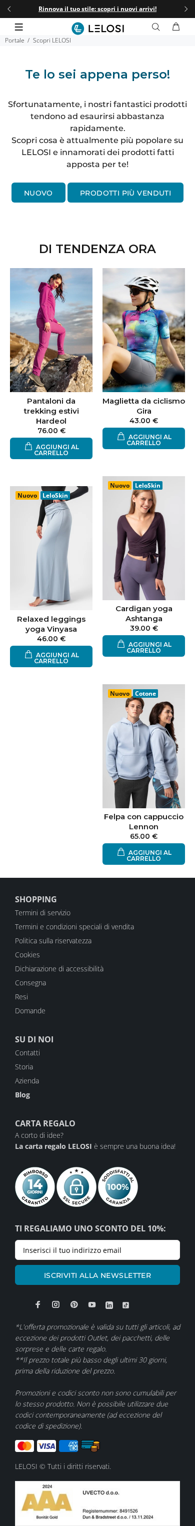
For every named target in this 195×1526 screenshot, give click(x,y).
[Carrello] (176, 27)
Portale (14, 40)
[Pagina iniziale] (98, 28)
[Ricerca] (158, 27)
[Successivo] (186, 9)
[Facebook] (38, 1304)
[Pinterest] (74, 1304)
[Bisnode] (97, 1502)
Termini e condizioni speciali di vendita (74, 926)
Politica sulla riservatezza (53, 940)
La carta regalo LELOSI (53, 1146)
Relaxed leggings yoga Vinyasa (51, 624)
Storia (24, 1066)
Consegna (30, 982)
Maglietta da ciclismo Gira (143, 406)
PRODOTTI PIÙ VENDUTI (125, 193)
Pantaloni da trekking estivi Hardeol (51, 411)
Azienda (27, 1080)
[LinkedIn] (109, 1305)
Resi (21, 996)
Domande (30, 1010)
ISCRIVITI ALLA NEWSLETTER (98, 1275)
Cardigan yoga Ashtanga (144, 613)
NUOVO (38, 193)
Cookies (27, 954)
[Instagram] (56, 1304)
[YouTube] (92, 1304)
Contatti (27, 1052)
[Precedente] (9, 9)
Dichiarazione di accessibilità (59, 968)
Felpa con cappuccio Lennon (144, 821)
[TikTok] (126, 1305)
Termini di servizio (42, 912)
